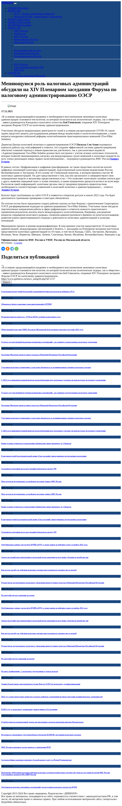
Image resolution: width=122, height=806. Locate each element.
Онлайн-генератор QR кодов (29, 75)
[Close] (2, 265)
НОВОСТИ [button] (14, 28)
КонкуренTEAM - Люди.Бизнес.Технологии (38, 16)
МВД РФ (19, 70)
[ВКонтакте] (3, 249)
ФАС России (21, 36)
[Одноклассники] (8, 249)
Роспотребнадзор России (27, 50)
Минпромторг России (26, 39)
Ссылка (18, 242)
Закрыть (6, 282)
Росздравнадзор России (26, 53)
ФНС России (21, 30)
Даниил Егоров (10, 190)
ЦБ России (20, 33)
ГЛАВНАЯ (18, 8)
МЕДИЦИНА (19, 25)
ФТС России (21, 64)
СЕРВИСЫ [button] (14, 73)
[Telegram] (12, 249)
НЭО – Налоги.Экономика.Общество (34, 13)
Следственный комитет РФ (29, 67)
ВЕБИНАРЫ (19, 19)
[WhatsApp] (16, 249)
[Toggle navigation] (15, 3)
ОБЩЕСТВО (19, 22)
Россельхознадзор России (27, 56)
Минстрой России (24, 42)
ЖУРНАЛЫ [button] (14, 11)
